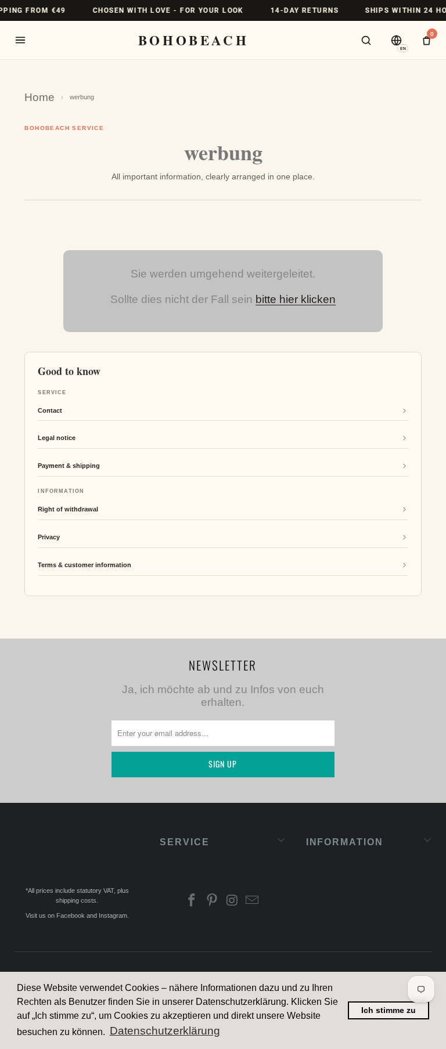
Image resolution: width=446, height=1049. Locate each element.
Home (39, 97)
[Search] (365, 40)
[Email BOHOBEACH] (252, 901)
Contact (50, 410)
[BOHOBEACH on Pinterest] (212, 901)
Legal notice (56, 437)
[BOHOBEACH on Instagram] (232, 901)
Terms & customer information (84, 564)
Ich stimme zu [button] (388, 1010)
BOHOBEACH (193, 40)
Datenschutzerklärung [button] (165, 1031)
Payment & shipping (69, 465)
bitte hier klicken (296, 299)
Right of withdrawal (68, 509)
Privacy (49, 536)
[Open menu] (20, 40)
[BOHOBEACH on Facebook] (192, 901)
